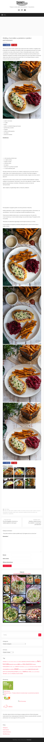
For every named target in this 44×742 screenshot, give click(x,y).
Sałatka (25, 671)
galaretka (11, 664)
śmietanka (13, 673)
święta (21, 673)
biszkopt (4, 661)
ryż (21, 671)
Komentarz (6, 536)
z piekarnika (10, 513)
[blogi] (4, 694)
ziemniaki (5, 673)
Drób (5, 509)
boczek (12, 661)
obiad (14, 512)
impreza (15, 664)
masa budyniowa (26, 666)
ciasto (17, 661)
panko (17, 512)
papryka (30, 669)
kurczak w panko (32, 510)
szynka (35, 671)
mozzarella (10, 512)
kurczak (27, 510)
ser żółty (29, 671)
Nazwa (4, 555)
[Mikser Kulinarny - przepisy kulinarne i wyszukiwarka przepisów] (8, 689)
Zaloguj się (5, 727)
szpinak (32, 671)
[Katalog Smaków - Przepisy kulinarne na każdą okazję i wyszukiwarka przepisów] (21, 693)
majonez (13, 666)
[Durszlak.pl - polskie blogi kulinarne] (6, 691)
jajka (19, 664)
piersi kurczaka (6, 671)
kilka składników (27, 664)
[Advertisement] (22, 26)
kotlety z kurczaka (21, 510)
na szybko (11, 669)
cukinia (19, 661)
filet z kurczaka (7, 510)
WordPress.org (6, 734)
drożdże (35, 661)
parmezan (21, 512)
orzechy (26, 669)
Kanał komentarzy (7, 731)
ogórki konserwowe (21, 669)
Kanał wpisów (6, 729)
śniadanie (17, 673)
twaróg (38, 671)
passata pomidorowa (27, 512)
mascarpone (32, 666)
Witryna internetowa (8, 562)
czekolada (23, 661)
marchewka (22, 666)
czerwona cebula (30, 661)
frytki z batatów (14, 510)
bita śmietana (9, 661)
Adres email (6, 558)
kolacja (34, 664)
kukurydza (6, 666)
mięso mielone (38, 666)
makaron (17, 666)
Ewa (6, 42)
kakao (21, 664)
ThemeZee (28, 739)
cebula (15, 661)
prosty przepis (14, 671)
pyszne (33, 512)
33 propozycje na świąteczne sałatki (22, 573)
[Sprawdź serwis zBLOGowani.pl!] (22, 701)
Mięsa (8, 509)
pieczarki (35, 669)
